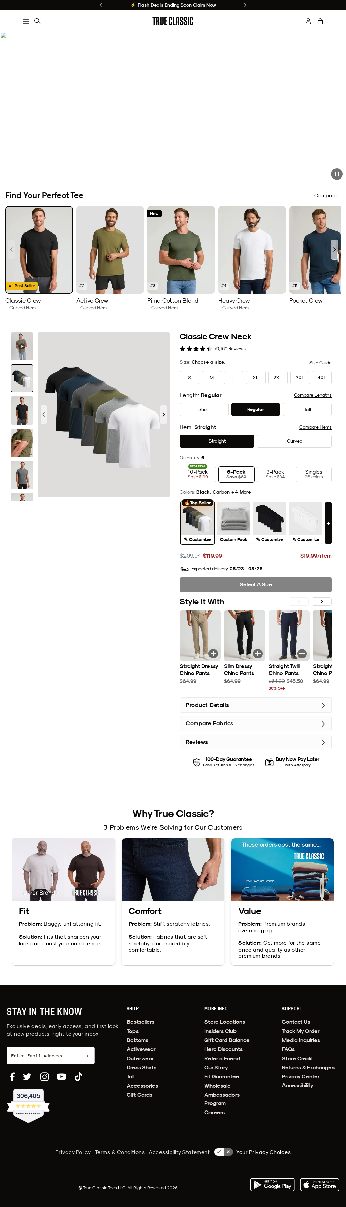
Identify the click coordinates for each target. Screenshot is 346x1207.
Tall (130, 1076)
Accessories (142, 1085)
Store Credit (297, 1058)
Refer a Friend (222, 1058)
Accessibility (297, 1085)
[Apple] (319, 1184)
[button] (320, 21)
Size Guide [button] (320, 362)
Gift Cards (139, 1094)
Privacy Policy (73, 1152)
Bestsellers (140, 1021)
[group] (39, 258)
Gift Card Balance (227, 1040)
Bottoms (137, 1040)
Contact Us (296, 1021)
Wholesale (217, 1085)
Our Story (216, 1067)
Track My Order (301, 1031)
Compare (325, 195)
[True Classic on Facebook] (12, 1076)
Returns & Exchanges (308, 1067)
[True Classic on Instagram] (44, 1076)
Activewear (141, 1049)
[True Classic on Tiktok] (78, 1076)
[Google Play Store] (272, 1184)
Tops (133, 1031)
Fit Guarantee (221, 1076)
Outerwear (140, 1058)
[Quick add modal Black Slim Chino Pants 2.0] (258, 653)
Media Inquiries (301, 1040)
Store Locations (224, 1021)
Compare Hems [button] (315, 427)
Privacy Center (301, 1076)
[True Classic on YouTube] (61, 1076)
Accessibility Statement (179, 1152)
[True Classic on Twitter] (27, 1076)
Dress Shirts (141, 1067)
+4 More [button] (241, 492)
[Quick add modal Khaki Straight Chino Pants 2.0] (213, 653)
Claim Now (62, 5)
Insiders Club (220, 1031)
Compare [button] (313, 395)
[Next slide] (245, 5)
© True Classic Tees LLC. (102, 1187)
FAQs (288, 1049)
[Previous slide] (100, 5)
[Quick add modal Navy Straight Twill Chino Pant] (302, 653)
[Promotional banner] (173, 107)
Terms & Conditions (120, 1152)
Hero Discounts (223, 1049)
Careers (214, 1112)
